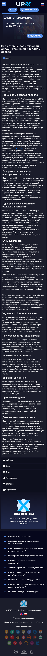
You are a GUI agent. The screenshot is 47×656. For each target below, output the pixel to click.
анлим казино (18, 148)
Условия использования (23, 618)
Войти (13, 10)
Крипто (39, 622)
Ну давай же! (34, 36)
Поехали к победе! (23, 519)
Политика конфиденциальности (18, 622)
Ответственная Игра (23, 626)
